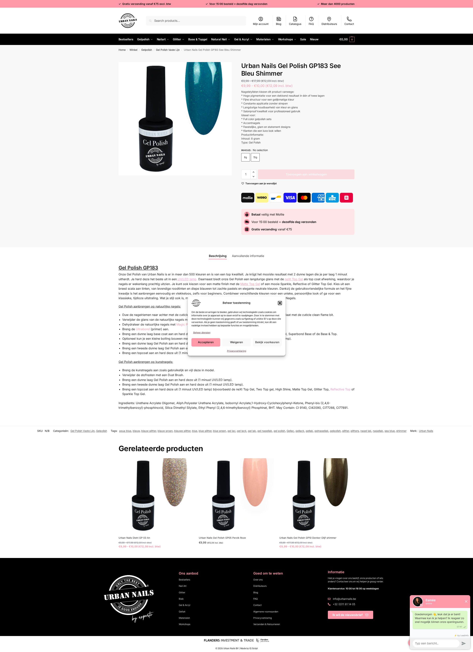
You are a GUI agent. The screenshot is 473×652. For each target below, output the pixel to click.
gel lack (241, 430)
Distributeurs (329, 23)
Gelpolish (146, 49)
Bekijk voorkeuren (267, 342)
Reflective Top (340, 389)
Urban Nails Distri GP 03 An (134, 537)
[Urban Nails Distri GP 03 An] (156, 495)
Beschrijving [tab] (218, 256)
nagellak (378, 430)
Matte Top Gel (250, 284)
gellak (309, 430)
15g (255, 157)
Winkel (133, 49)
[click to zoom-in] (175, 118)
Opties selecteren (156, 554)
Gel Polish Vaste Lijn (168, 49)
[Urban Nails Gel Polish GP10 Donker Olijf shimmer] (316, 495)
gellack (300, 430)
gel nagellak (264, 430)
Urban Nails (426, 430)
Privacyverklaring (236, 351)
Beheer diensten (201, 332)
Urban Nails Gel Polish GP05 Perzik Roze (222, 537)
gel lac (231, 430)
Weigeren (236, 342)
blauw (136, 430)
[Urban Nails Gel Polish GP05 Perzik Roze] (236, 495)
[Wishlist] (188, 464)
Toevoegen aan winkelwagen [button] (236, 550)
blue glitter (205, 430)
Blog (278, 23)
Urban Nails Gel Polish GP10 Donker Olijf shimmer (307, 537)
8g (245, 157)
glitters (355, 430)
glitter (345, 430)
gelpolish (335, 430)
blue (194, 430)
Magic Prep (184, 324)
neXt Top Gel (294, 279)
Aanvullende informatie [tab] (248, 256)
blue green (219, 430)
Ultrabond (143, 329)
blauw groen (165, 430)
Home (122, 49)
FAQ (311, 23)
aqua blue (125, 430)
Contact (349, 23)
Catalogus (295, 23)
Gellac (290, 430)
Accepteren (206, 342)
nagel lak (365, 430)
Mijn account (261, 23)
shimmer (401, 430)
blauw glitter (148, 430)
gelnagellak (321, 430)
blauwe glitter (182, 430)
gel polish (279, 430)
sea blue (390, 430)
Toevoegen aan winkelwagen (306, 174)
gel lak (252, 430)
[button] (280, 303)
